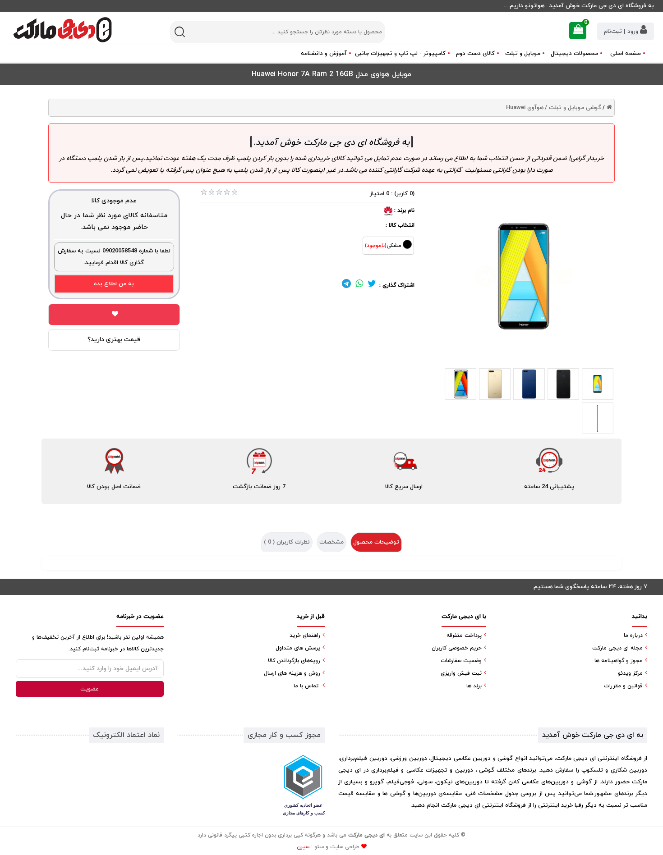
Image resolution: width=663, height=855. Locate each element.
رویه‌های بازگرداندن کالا (294, 660)
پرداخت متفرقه (464, 635)
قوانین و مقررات (623, 686)
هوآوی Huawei (524, 108)
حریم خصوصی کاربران (457, 648)
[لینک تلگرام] (346, 285)
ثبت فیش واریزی (461, 673)
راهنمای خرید (305, 635)
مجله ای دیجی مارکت (617, 648)
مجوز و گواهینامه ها (618, 660)
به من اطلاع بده (114, 284)
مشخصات (331, 542)
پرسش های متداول (298, 648)
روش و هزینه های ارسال (292, 673)
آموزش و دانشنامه (324, 54)
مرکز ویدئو (630, 673)
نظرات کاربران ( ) (287, 542)
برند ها (474, 686)
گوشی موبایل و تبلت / (573, 108)
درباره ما (633, 635)
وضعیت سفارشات (461, 660)
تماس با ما (306, 686)
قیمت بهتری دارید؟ (113, 339)
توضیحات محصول (376, 542)
